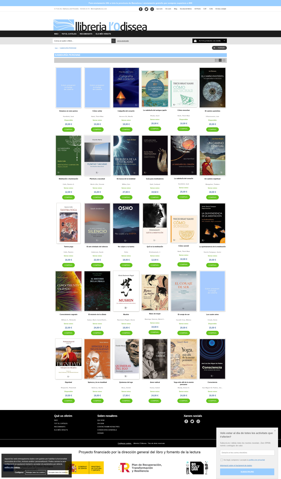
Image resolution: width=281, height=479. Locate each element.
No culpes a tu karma (126, 246)
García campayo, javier (212, 252)
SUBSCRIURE (247, 472)
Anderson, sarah (97, 252)
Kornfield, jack (68, 116)
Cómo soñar (97, 111)
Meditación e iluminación (68, 179)
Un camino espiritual (212, 179)
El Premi (198, 9)
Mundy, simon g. (184, 388)
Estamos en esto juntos (68, 111)
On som (168, 9)
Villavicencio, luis (212, 116)
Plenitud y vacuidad (97, 179)
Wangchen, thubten (212, 184)
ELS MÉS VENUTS (103, 34)
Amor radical (155, 382)
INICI (56, 34)
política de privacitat (257, 460)
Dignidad (68, 382)
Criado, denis (212, 320)
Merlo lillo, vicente (97, 184)
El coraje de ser (184, 314)
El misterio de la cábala (97, 314)
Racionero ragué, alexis (126, 320)
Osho (126, 252)
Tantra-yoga (68, 246)
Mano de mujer (155, 314)
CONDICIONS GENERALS (107, 430)
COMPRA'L (68, 129)
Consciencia (212, 382)
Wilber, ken (126, 184)
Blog (175, 9)
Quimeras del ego (126, 382)
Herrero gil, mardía (126, 116)
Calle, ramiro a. (68, 184)
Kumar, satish (155, 388)
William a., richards (68, 320)
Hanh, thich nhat (97, 116)
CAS (211, 9)
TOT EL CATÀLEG (69, 34)
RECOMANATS (86, 34)
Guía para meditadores (155, 179)
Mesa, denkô (126, 388)
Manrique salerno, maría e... (155, 319)
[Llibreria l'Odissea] (100, 22)
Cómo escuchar (184, 110)
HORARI (100, 433)
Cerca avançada (123, 41)
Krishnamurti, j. (155, 252)
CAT (205, 9)
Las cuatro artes (212, 314)
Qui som (159, 9)
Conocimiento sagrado (68, 314)
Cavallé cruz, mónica (183, 320)
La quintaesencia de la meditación (212, 246)
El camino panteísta (212, 111)
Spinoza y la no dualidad (97, 382)
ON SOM (100, 423)
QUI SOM (100, 420)
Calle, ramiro (68, 252)
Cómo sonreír (183, 246)
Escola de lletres (186, 9)
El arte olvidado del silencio (97, 246)
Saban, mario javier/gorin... (97, 320)
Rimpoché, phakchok (68, 388)
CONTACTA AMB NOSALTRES (108, 427)
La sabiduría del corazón (183, 178)
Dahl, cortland (155, 184)
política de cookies (12, 467)
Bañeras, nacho (97, 388)
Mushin (126, 314)
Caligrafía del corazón (126, 111)
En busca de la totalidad (126, 179)
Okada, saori (155, 115)
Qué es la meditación (155, 246)
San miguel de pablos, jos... (212, 388)
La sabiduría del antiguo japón (155, 110)
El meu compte (221, 9)
